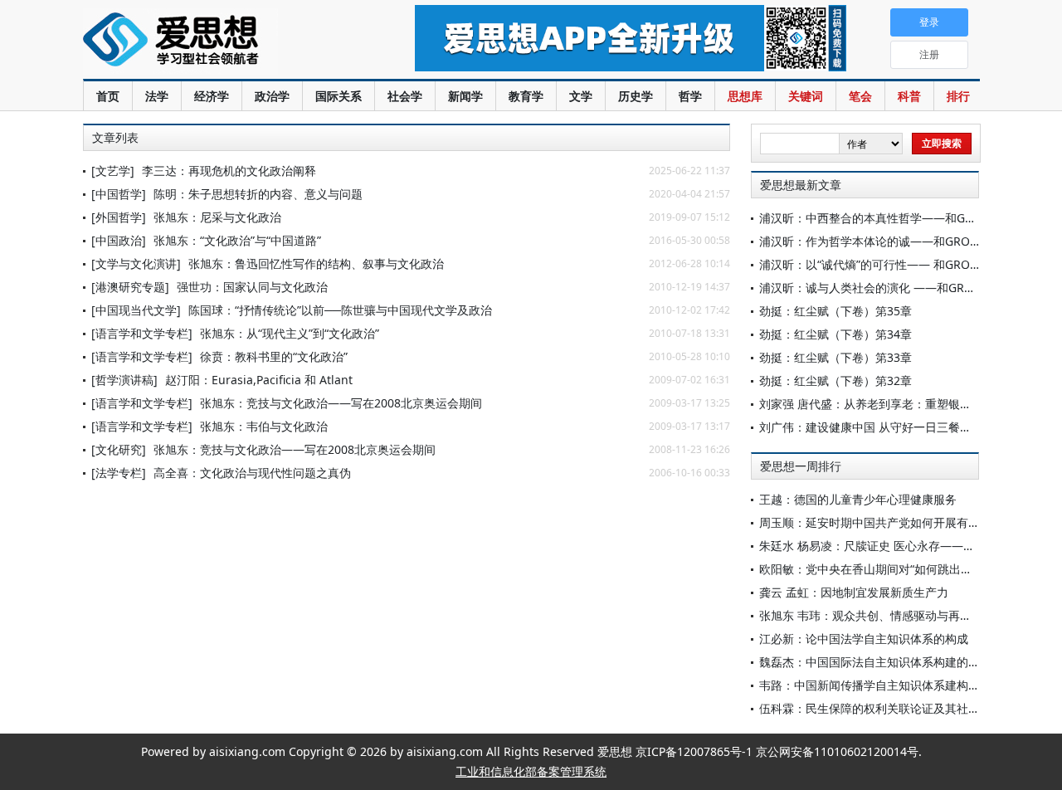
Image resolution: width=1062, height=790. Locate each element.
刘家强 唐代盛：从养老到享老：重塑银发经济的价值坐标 (906, 404)
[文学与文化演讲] (136, 263)
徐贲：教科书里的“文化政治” (274, 356)
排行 (958, 96)
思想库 (745, 96)
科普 (909, 96)
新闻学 (465, 96)
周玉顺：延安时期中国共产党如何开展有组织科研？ (892, 522)
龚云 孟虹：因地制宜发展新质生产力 (853, 592)
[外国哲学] (118, 217)
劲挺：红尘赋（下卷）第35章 (835, 311)
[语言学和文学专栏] (141, 333)
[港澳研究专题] (130, 287)
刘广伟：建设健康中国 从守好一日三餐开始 (871, 427)
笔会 (860, 96)
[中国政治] (118, 240)
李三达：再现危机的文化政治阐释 (229, 170)
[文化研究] (118, 449)
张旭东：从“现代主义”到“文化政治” (289, 333)
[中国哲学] (118, 194)
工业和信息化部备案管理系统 (531, 771)
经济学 (211, 96)
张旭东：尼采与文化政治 (217, 217)
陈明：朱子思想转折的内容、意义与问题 (258, 194)
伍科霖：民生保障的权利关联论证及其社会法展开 (887, 708)
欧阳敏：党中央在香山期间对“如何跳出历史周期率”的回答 (908, 569)
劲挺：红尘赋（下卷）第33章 (835, 357)
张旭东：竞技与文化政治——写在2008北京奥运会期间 (341, 403)
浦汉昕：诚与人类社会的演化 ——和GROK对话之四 (893, 287)
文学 (580, 96)
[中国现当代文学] (136, 310)
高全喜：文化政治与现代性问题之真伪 (252, 472)
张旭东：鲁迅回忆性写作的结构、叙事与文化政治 (316, 263)
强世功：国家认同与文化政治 (252, 287)
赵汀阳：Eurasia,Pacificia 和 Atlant (259, 380)
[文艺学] (112, 170)
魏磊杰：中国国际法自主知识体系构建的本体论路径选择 (904, 662)
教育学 (526, 96)
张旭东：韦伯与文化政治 (264, 426)
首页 (107, 96)
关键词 (805, 96)
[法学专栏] (118, 472)
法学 (156, 96)
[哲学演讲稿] (124, 380)
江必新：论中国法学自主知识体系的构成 (863, 638)
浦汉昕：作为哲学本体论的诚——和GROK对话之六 (891, 241)
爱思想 (215, 41)
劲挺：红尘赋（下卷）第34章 (835, 334)
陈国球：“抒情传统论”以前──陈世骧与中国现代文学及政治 (340, 310)
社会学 (404, 96)
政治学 (272, 96)
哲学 (690, 96)
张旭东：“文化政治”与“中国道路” (237, 240)
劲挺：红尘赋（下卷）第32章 (835, 380)
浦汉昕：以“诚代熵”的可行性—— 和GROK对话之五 (891, 264)
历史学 (635, 96)
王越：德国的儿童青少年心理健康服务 (858, 499)
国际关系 (338, 96)
